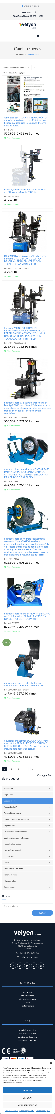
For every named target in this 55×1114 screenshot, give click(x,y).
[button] (51, 1062)
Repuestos (8, 795)
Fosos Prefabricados (12, 844)
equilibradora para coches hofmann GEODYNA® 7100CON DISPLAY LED (24, 684)
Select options (13, 204)
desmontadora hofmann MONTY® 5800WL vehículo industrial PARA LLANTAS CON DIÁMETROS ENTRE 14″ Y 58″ (27, 616)
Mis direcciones (27, 995)
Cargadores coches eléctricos (16, 819)
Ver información (13, 138)
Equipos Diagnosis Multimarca (16, 838)
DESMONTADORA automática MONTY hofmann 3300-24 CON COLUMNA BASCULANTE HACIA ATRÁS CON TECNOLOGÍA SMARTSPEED (25, 259)
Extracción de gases (12, 813)
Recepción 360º (10, 807)
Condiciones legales (43, 1111)
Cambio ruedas (10, 801)
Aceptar (27, 1090)
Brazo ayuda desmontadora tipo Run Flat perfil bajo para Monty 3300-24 (25, 191)
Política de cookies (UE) (27, 1040)
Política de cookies (11, 1111)
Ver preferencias (27, 1105)
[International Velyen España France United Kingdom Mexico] (28, 12)
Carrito (27, 1002)
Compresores (9, 887)
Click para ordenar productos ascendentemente (34, 68)
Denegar (27, 1098)
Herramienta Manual (12, 850)
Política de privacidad (26, 1111)
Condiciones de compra (27, 1037)
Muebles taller (10, 881)
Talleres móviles (10, 875)
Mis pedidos (28, 992)
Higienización (9, 825)
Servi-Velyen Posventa (13, 868)
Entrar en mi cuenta (31, 6)
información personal (27, 999)
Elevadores (8, 788)
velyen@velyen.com (29, 957)
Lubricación (8, 856)
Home (21, 54)
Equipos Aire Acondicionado (15, 831)
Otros (6, 862)
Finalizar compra (27, 1006)
